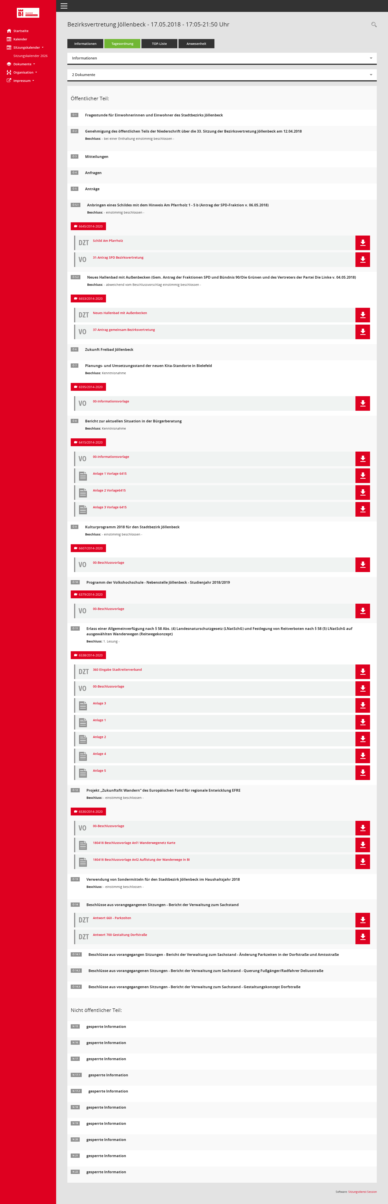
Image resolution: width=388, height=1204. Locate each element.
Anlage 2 (99, 737)
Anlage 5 (99, 771)
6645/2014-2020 (91, 226)
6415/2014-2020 (91, 442)
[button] (28, 47)
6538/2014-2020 (91, 655)
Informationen (85, 44)
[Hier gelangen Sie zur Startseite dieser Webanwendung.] (28, 13)
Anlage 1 (99, 720)
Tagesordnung (122, 44)
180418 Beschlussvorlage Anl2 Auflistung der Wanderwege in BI (141, 860)
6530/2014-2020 (91, 811)
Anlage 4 (99, 754)
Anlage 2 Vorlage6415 (109, 490)
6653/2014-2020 (91, 298)
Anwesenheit (196, 44)
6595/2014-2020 (91, 387)
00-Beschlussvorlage (108, 563)
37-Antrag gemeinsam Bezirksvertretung (124, 330)
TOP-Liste (159, 44)
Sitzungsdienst (362, 1192)
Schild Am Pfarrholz (108, 241)
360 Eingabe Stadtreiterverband (117, 670)
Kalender (20, 39)
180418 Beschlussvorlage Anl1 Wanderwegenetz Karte (134, 843)
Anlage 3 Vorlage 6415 (110, 507)
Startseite (21, 31)
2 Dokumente (83, 74)
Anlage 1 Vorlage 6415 (110, 474)
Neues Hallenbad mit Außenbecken (120, 313)
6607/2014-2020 (91, 548)
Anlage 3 (99, 703)
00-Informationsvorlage (111, 401)
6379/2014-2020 (91, 594)
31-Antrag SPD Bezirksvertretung (118, 258)
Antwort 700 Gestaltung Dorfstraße (120, 935)
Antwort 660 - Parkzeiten (112, 918)
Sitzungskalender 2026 (30, 56)
